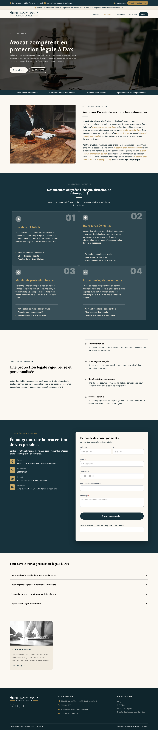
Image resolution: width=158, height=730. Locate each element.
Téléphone (85, 471)
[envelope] (12, 478)
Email (83, 459)
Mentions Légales (124, 708)
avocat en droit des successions (128, 148)
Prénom (84, 447)
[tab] (79, 575)
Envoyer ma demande (111, 516)
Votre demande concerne (90, 483)
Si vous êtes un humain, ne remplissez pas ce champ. (103, 525)
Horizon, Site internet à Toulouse (136, 727)
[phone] (12, 470)
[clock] (12, 487)
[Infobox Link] (36, 461)
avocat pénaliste (104, 160)
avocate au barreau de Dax (103, 127)
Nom (115, 447)
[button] (26, 3)
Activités (121, 705)
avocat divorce (122, 133)
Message (84, 496)
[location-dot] (12, 461)
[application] (112, 14)
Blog (119, 701)
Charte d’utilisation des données (131, 712)
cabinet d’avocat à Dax (130, 130)
